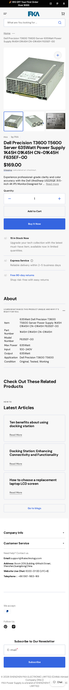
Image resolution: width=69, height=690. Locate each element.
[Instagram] (50, 3)
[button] (5, 14)
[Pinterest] (57, 3)
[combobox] (33, 23)
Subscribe (33, 665)
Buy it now (33, 223)
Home (7, 33)
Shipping (8, 170)
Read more (52, 184)
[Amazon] (63, 3)
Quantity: (9, 190)
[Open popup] (32, 261)
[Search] (58, 23)
